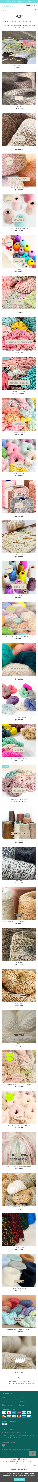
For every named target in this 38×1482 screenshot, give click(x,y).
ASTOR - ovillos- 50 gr (19, 1288)
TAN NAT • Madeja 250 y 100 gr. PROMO (19, 1084)
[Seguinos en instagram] (3, 1445)
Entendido (19, 1479)
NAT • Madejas (19, 473)
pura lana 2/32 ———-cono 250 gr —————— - (19, 921)
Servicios (22, 1401)
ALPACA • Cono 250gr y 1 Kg (19, 147)
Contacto (22, 1405)
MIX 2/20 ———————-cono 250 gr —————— (19, 840)
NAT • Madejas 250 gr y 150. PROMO (19, 1125)
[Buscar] (36, 10)
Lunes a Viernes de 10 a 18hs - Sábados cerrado (19, 1)
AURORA (19, 962)
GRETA (19, 1044)
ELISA (19, 106)
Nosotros (5, 1401)
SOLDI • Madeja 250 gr (19, 717)
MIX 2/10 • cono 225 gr (19, 595)
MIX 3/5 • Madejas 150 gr (19, 758)
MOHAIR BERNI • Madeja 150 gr (19, 677)
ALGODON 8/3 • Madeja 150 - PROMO (19, 1329)
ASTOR (19, 269)
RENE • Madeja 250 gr (19, 554)
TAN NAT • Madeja (19, 432)
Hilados (21, 1397)
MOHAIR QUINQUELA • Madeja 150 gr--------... (19, 636)
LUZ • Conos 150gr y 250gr (19, 514)
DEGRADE (19, 881)
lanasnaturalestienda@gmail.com (15, 1432)
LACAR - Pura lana (19, 1370)
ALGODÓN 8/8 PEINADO (19, 1207)
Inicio (4, 1397)
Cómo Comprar (7, 1405)
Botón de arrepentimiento (19, 1469)
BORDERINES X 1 (19, 65)
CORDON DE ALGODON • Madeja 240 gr (19, 350)
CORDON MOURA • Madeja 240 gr (19, 391)
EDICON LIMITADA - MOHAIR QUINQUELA (19, 1166)
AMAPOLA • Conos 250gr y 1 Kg (19, 228)
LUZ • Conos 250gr (19, 1247)
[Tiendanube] (19, 1459)
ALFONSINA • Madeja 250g (19, 799)
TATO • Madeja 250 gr (19, 310)
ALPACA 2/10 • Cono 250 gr (19, 187)
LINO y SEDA (19, 1003)
